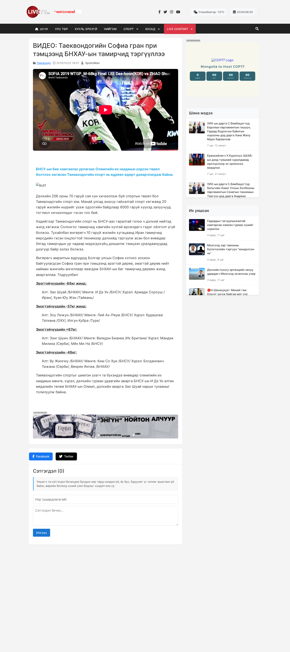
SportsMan (92, 63)
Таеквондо (43, 63)
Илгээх (41, 533)
